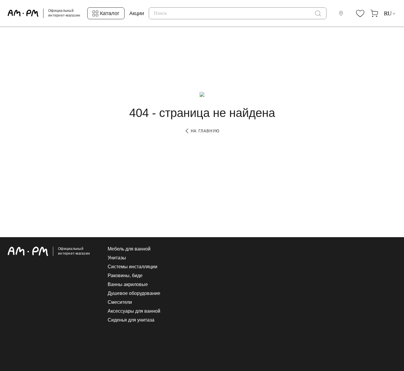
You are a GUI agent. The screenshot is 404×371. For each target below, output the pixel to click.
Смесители (120, 302)
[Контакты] (342, 13)
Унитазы (117, 258)
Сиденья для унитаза (131, 320)
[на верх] (390, 321)
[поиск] (317, 13)
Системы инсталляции (132, 266)
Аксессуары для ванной (134, 311)
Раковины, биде (125, 275)
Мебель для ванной (129, 249)
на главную (204, 131)
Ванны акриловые (128, 284)
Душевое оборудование (134, 293)
